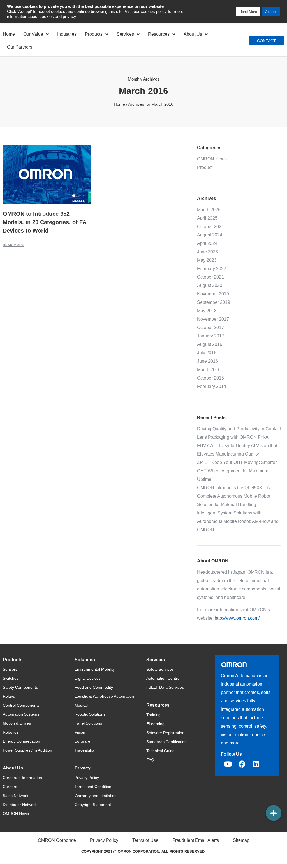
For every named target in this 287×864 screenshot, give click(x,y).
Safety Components (20, 687)
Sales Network (15, 795)
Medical (81, 705)
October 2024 (210, 226)
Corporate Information (22, 777)
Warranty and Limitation (96, 795)
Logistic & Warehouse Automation (104, 696)
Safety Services (160, 669)
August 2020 (209, 285)
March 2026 (209, 209)
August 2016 (209, 344)
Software (82, 741)
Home (9, 34)
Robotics (10, 732)
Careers (10, 786)
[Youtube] (228, 764)
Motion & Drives (17, 723)
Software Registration (165, 732)
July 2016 (206, 352)
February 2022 (211, 268)
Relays (9, 696)
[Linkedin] (256, 764)
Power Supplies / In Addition (27, 750)
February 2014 (211, 386)
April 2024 (207, 243)
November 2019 (213, 293)
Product (204, 167)
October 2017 (210, 327)
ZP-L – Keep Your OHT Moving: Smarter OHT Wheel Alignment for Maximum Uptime (237, 471)
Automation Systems (21, 714)
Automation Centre (163, 678)
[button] (273, 813)
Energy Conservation (21, 741)
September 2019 (213, 302)
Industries (67, 34)
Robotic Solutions (90, 714)
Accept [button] (271, 12)
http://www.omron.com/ (237, 618)
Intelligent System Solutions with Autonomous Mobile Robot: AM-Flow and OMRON (238, 521)
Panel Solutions (88, 723)
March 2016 (209, 369)
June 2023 (207, 251)
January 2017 (210, 336)
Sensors (10, 669)
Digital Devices (88, 678)
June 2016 (207, 361)
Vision (80, 732)
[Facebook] (242, 764)
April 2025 (207, 218)
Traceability (85, 750)
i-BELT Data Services (165, 687)
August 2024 (209, 235)
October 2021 (210, 277)
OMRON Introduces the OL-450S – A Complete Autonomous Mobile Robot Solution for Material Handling (233, 496)
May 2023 (207, 260)
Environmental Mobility (95, 669)
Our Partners (19, 47)
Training (153, 715)
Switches (10, 678)
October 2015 (210, 378)
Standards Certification (166, 741)
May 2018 (207, 310)
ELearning (155, 723)
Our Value (33, 34)
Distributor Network (20, 804)
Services (125, 34)
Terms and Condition (93, 786)
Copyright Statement (93, 804)
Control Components (21, 705)
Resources (159, 34)
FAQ (150, 759)
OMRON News (212, 159)
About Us (193, 34)
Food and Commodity (94, 687)
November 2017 (213, 319)
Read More (13, 245)
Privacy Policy (87, 777)
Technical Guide (160, 750)
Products (94, 34)
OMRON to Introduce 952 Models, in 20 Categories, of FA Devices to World (44, 222)
